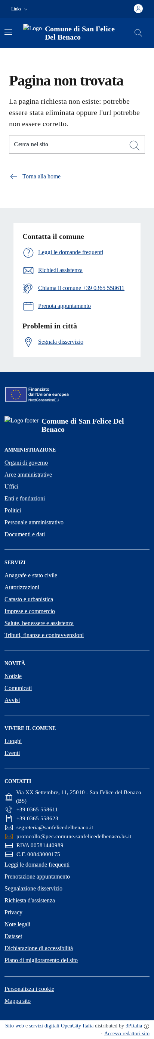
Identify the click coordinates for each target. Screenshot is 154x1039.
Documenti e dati (24, 534)
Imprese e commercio (29, 611)
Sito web (14, 1026)
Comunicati (18, 688)
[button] (20, 9)
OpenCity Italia (77, 1026)
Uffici (11, 486)
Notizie (13, 676)
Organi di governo (26, 462)
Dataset (13, 936)
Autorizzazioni (21, 587)
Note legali (17, 924)
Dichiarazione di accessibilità (38, 948)
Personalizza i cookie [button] (29, 989)
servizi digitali (44, 1026)
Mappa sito (17, 1001)
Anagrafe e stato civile (30, 575)
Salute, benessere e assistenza (39, 623)
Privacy (13, 912)
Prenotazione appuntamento (37, 876)
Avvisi (12, 700)
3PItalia (134, 1026)
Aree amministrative (28, 474)
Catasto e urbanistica (28, 599)
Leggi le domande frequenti (37, 864)
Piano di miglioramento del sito (41, 960)
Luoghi (13, 741)
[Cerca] (135, 146)
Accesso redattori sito (127, 1033)
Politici (12, 510)
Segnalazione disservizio (33, 888)
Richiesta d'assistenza (29, 900)
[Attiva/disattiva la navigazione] (8, 32)
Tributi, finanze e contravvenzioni (44, 635)
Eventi (12, 753)
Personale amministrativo (34, 522)
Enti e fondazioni (24, 498)
